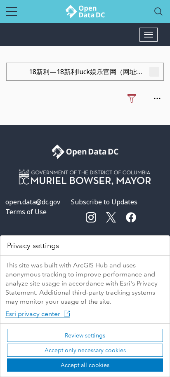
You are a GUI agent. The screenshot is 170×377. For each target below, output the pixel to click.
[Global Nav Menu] (11, 11)
